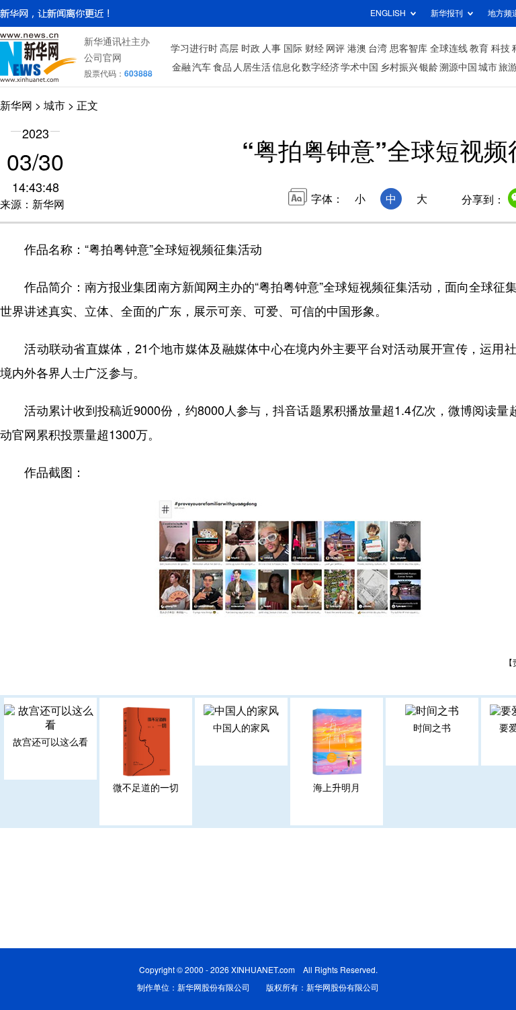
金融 (181, 67)
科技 (500, 48)
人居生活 (252, 67)
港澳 (356, 48)
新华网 (16, 105)
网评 (335, 48)
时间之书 (432, 728)
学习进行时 (194, 48)
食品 (222, 67)
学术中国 (359, 67)
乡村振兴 (399, 67)
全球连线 (449, 48)
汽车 (201, 67)
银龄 (428, 67)
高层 (229, 48)
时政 (250, 48)
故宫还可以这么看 (50, 742)
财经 (314, 48)
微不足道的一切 (146, 787)
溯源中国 (458, 67)
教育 (479, 48)
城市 (487, 67)
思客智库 (408, 48)
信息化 (286, 67)
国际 (293, 48)
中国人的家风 (241, 728)
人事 (271, 48)
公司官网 (103, 57)
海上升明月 (336, 787)
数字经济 (320, 67)
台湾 (377, 48)
